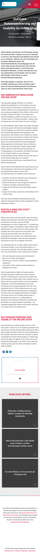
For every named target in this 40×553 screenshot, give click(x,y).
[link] (5, 502)
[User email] (20, 379)
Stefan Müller (26, 34)
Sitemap (24, 551)
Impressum (32, 551)
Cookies (17, 551)
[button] (3, 352)
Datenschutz (8, 551)
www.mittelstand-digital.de (20, 522)
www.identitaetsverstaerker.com (16, 374)
